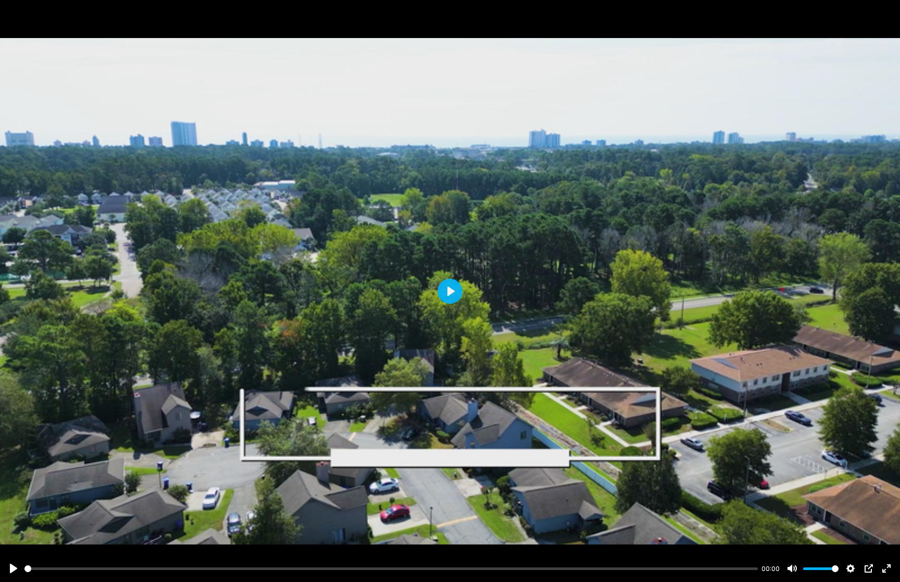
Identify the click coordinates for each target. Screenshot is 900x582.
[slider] (391, 569)
